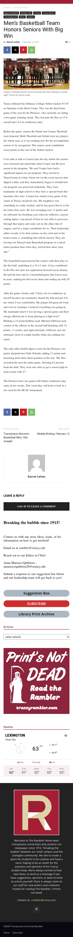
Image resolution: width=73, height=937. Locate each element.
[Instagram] (36, 909)
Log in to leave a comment (36, 506)
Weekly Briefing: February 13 (53, 433)
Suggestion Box (36, 593)
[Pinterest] (23, 50)
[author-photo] (36, 471)
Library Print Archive (36, 614)
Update (31, 17)
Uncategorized (11, 17)
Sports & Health (21, 7)
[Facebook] (7, 50)
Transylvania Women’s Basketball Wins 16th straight (16, 437)
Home (7, 7)
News (22, 17)
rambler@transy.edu (32, 548)
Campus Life (26, 13)
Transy (37, 13)
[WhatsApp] (31, 50)
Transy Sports (48, 13)
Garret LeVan (13, 42)
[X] (15, 50)
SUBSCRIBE (36, 603)
